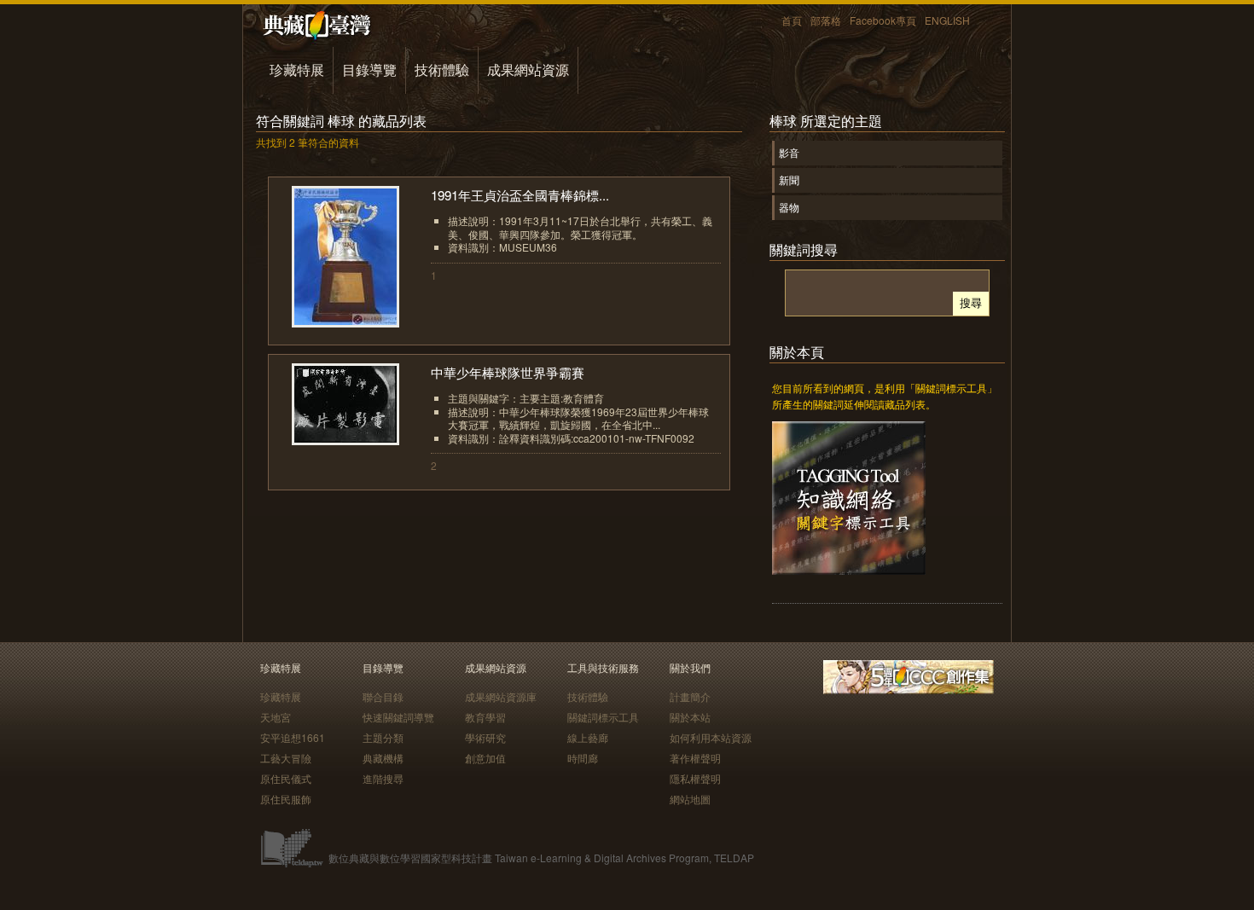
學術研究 (485, 737)
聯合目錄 (383, 696)
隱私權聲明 (695, 778)
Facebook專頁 (883, 20)
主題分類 (383, 737)
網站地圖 (690, 798)
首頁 (791, 20)
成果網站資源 (528, 69)
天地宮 (275, 717)
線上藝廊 (587, 737)
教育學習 (485, 717)
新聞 (789, 179)
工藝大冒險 (285, 758)
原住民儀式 (285, 778)
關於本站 (690, 717)
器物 (789, 207)
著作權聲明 (695, 758)
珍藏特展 (297, 69)
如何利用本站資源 (711, 737)
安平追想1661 (292, 737)
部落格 (825, 20)
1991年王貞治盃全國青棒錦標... (520, 195)
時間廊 (582, 758)
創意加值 (485, 758)
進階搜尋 (383, 778)
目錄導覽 (369, 69)
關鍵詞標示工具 (603, 717)
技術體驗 (442, 69)
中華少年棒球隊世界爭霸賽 (507, 372)
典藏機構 (383, 758)
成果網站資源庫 (501, 696)
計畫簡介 (690, 696)
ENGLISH (947, 20)
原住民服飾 (285, 798)
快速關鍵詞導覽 (398, 717)
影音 (789, 152)
